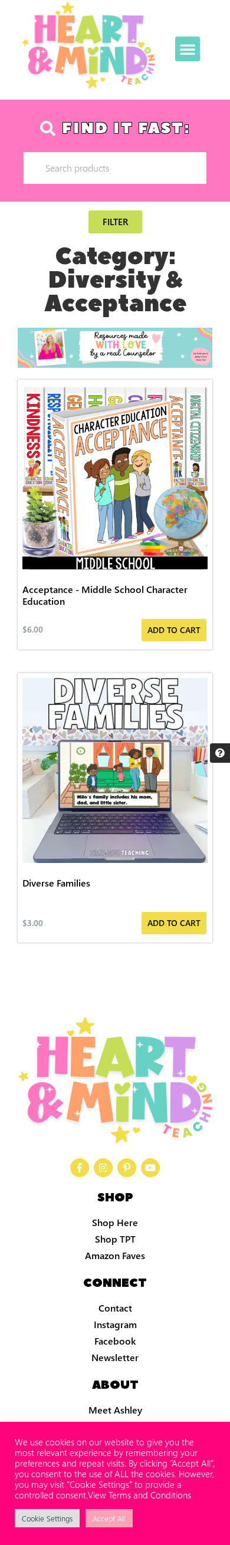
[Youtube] (150, 1167)
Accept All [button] (109, 1518)
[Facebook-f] (79, 1167)
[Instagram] (103, 1167)
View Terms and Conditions (139, 1495)
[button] (187, 49)
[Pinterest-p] (126, 1167)
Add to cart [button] (174, 629)
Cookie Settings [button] (47, 1518)
